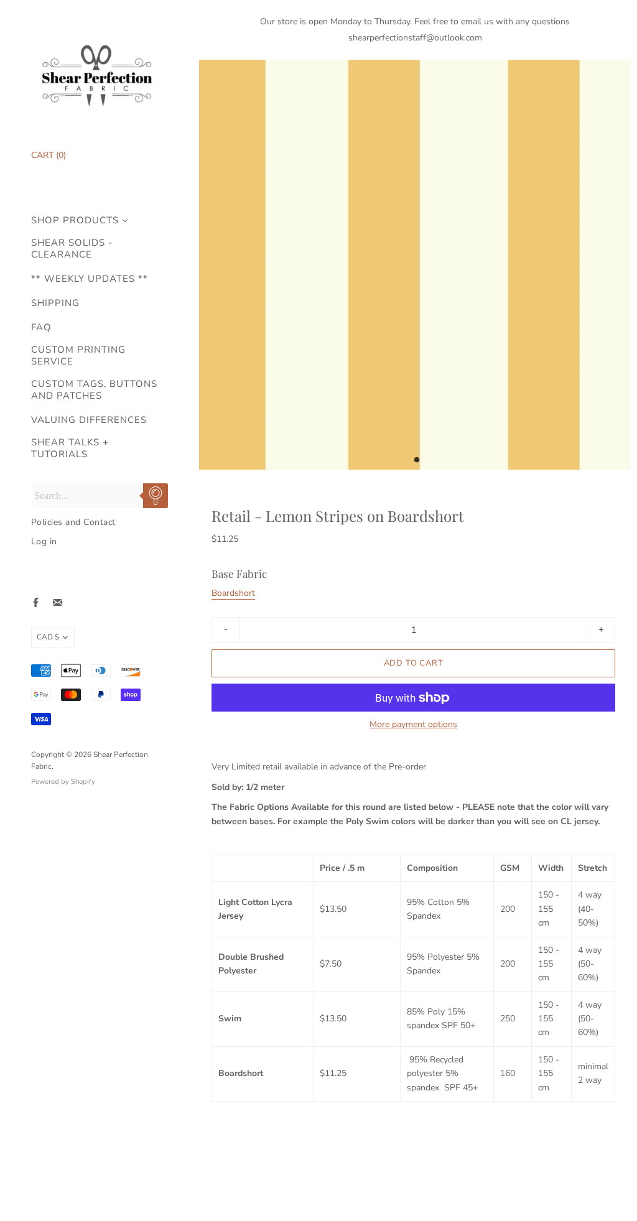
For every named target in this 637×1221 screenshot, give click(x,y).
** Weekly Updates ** (89, 279)
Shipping (55, 303)
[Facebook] (35, 602)
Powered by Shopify (63, 781)
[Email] (57, 602)
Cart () (48, 155)
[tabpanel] (415, 265)
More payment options (413, 724)
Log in (44, 541)
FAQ (41, 327)
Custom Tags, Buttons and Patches (94, 390)
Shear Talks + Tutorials (70, 448)
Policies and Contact (73, 522)
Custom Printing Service (78, 356)
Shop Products (75, 220)
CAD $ (48, 637)
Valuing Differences (89, 420)
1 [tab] (417, 463)
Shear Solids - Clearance (72, 249)
